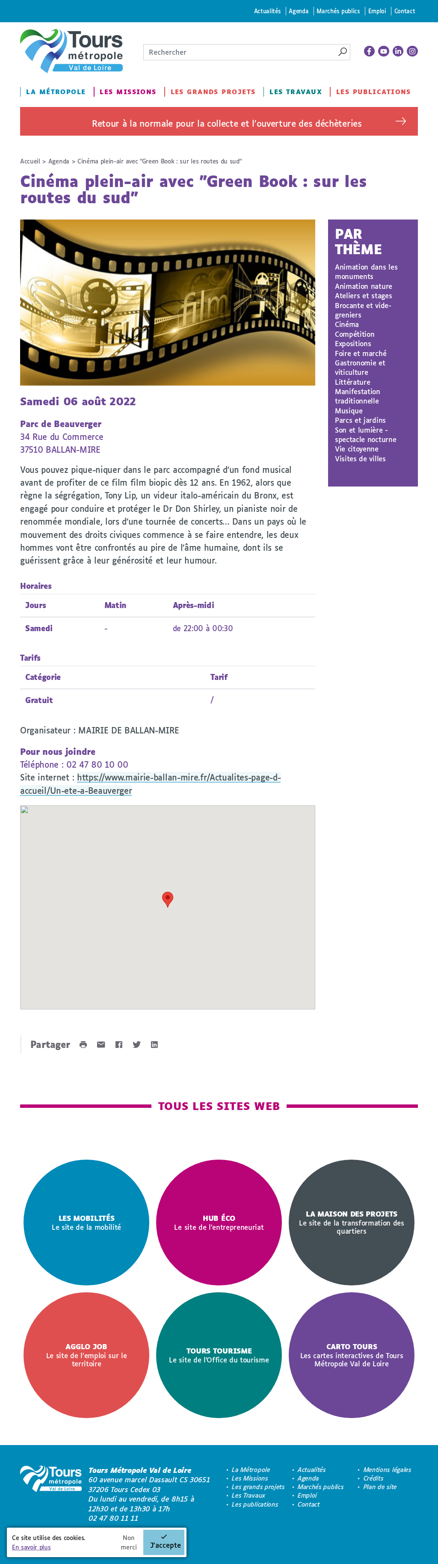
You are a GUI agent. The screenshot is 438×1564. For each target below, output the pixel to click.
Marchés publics (338, 11)
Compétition (354, 333)
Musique (349, 410)
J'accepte (165, 1544)
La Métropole (56, 92)
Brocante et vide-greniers (363, 310)
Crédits (374, 1478)
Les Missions (128, 92)
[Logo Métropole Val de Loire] (51, 1494)
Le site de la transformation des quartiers (351, 1222)
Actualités (267, 11)
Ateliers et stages (363, 295)
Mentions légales (387, 1470)
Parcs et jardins (360, 419)
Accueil (30, 161)
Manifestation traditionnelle (357, 396)
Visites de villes (360, 458)
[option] (86, 1222)
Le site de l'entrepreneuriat (218, 1223)
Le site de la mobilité (86, 1223)
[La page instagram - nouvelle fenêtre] (412, 51)
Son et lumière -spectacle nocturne (365, 434)
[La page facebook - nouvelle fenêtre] (369, 51)
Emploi (377, 11)
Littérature (352, 381)
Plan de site (380, 1487)
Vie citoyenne (357, 448)
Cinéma (347, 324)
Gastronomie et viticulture (360, 367)
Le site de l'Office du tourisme (219, 1355)
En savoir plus (31, 1547)
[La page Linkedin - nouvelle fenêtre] (398, 51)
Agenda (298, 11)
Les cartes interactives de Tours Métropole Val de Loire (351, 1355)
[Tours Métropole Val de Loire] (71, 51)
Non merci (129, 1542)
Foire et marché (360, 353)
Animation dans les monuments (366, 271)
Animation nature (363, 286)
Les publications (373, 92)
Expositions (353, 343)
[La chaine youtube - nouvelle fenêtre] (383, 51)
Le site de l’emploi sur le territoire (86, 1355)
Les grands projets (213, 92)
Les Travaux (295, 92)
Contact (404, 11)
